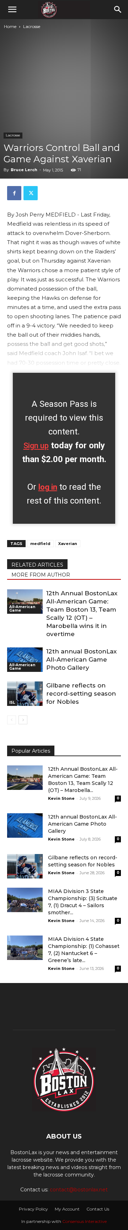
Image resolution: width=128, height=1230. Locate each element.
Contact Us (97, 1209)
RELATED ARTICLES (37, 565)
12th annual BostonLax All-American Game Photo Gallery (81, 659)
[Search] (118, 9)
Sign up (36, 445)
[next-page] (22, 719)
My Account (67, 1209)
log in (47, 487)
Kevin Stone (61, 798)
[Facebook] (14, 193)
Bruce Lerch (24, 169)
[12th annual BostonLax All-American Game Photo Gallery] (25, 659)
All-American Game (22, 609)
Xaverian (67, 543)
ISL (12, 702)
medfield (40, 543)
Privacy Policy (33, 1209)
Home (10, 26)
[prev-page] (11, 719)
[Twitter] (30, 193)
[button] (12, 9)
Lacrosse (31, 26)
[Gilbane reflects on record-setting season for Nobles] (25, 693)
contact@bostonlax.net (79, 1189)
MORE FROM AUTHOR (40, 575)
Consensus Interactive (84, 1221)
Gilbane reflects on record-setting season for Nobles (81, 693)
